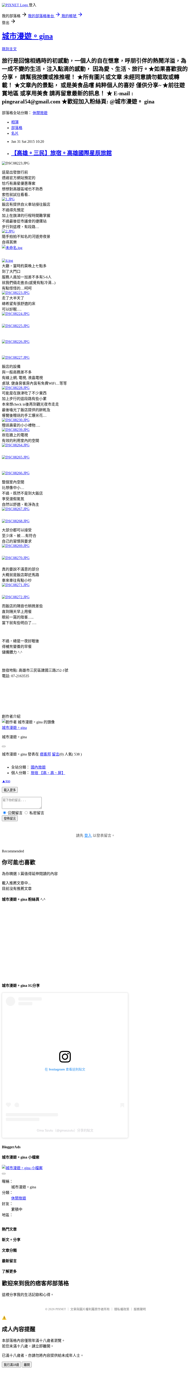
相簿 (15, 122)
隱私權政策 (121, 1309)
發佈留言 (10, 818)
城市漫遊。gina (27, 36)
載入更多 (10, 790)
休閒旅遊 (40, 113)
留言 (55, 754)
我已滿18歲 (11, 1365)
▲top (6, 781)
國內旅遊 (38, 767)
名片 (15, 133)
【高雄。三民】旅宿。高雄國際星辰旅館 (61, 153)
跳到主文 (9, 49)
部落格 (16, 128)
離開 (27, 1365)
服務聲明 (140, 1309)
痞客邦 (45, 754)
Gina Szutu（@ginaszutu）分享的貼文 (65, 1130)
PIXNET (60, 1309)
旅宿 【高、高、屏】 (48, 773)
